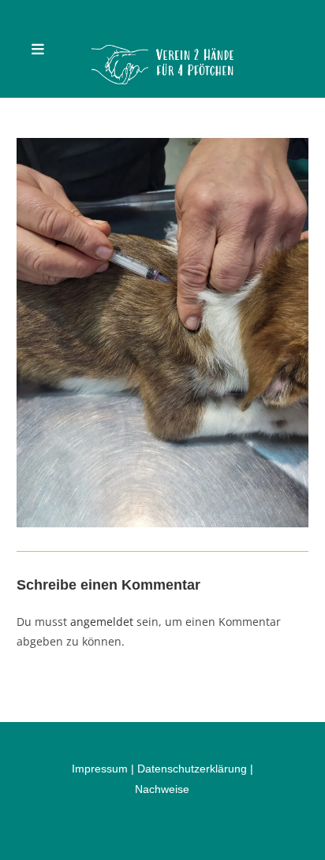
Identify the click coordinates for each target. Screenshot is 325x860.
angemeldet (101, 621)
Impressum (100, 768)
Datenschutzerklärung (192, 768)
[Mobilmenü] (38, 48)
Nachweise (162, 789)
